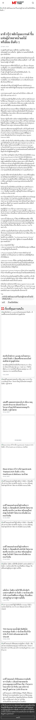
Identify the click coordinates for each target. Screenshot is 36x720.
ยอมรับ (18, 717)
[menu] (3, 3)
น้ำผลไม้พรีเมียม (13, 302)
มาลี (3, 302)
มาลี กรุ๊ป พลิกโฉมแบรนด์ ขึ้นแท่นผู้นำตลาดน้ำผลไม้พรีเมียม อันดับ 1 (17, 298)
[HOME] (18, 3)
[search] (33, 3)
